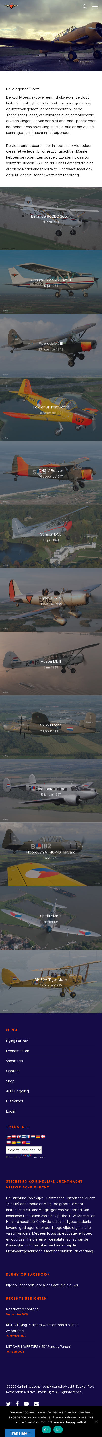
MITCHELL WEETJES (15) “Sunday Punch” (38, 1346)
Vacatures (14, 1060)
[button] (95, 6)
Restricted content (22, 1309)
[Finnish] (23, 1137)
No (58, 1430)
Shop (10, 1081)
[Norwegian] (43, 1137)
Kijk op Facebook (20, 1285)
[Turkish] (23, 1143)
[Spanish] (13, 1143)
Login (10, 1111)
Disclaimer (14, 1101)
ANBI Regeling (17, 1091)
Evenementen (17, 1050)
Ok (46, 1430)
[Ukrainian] (28, 1143)
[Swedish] (18, 1143)
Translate (38, 1157)
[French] (28, 1137)
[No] (95, 1421)
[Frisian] (33, 1137)
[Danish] (13, 1137)
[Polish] (8, 1143)
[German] (38, 1137)
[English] (18, 1137)
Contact (13, 1071)
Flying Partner (17, 1040)
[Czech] (8, 1137)
